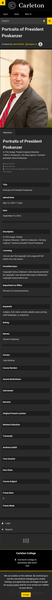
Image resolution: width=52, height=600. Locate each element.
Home (16, 14)
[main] (26, 287)
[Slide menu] (2, 2)
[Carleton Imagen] (26, 5)
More (27, 14)
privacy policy (13, 584)
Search (49, 21)
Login (7, 523)
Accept (26, 594)
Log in (5, 14)
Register (9, 529)
